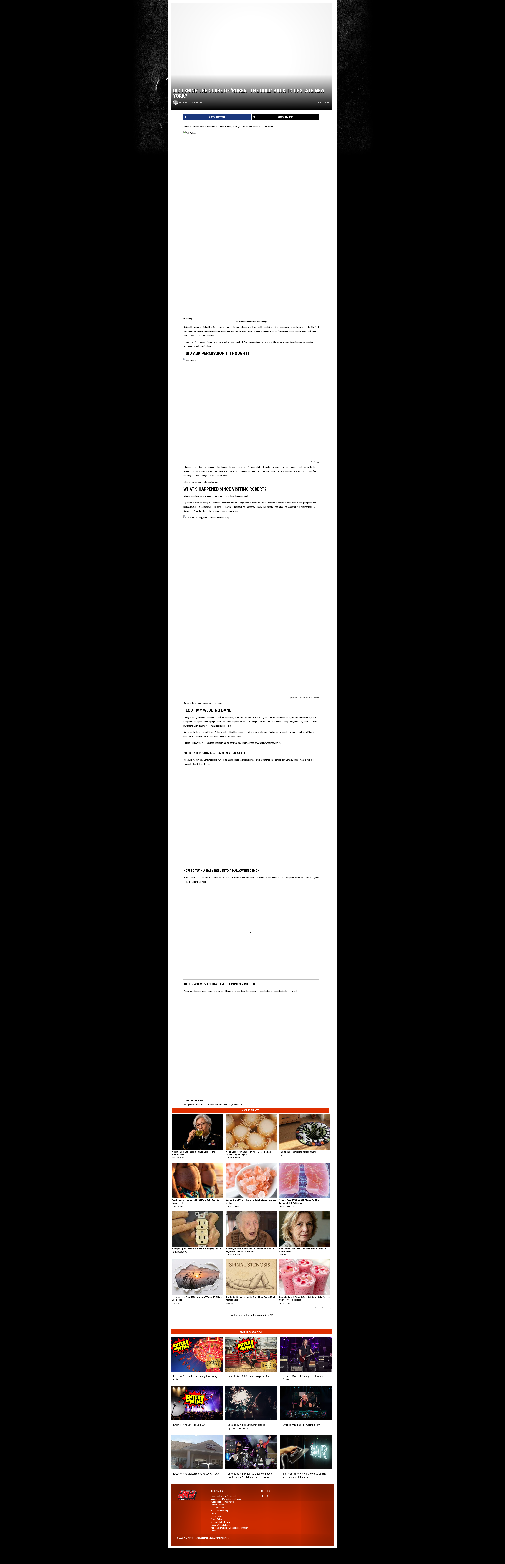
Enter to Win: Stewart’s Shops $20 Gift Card (196, 1473)
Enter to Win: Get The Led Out (189, 1425)
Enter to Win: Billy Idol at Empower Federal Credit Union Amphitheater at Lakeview (250, 1475)
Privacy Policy (216, 1519)
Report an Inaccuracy (219, 1511)
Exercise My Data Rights (221, 1525)
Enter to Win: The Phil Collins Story (301, 1425)
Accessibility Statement (220, 1522)
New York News (207, 1105)
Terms (213, 1513)
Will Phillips (183, 102)
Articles (197, 1105)
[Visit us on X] (269, 1495)
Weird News (237, 1105)
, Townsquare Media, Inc (203, 1538)
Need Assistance (227, 1502)
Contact (214, 1531)
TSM (229, 1105)
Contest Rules (216, 1516)
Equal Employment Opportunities (224, 1496)
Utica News (199, 1100)
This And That (221, 1105)
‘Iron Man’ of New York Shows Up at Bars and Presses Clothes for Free (304, 1475)
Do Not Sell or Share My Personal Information (229, 1528)
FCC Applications (218, 1508)
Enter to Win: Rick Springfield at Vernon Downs (303, 1378)
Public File (215, 1502)
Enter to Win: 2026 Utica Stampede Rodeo (250, 1376)
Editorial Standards (218, 1505)
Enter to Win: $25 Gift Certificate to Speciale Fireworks (246, 1426)
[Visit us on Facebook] (263, 1495)
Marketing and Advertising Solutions (226, 1499)
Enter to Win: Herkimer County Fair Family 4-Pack (195, 1378)
